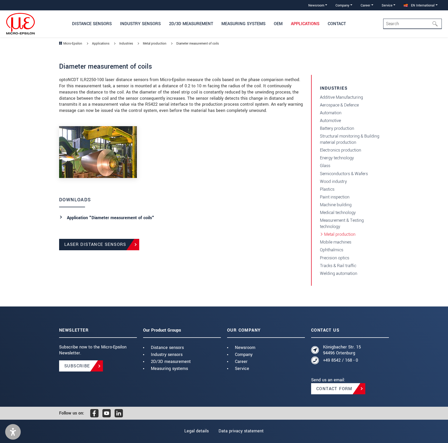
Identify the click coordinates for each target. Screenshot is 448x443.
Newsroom (245, 347)
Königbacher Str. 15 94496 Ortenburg (342, 350)
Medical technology (338, 213)
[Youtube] (106, 413)
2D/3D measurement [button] (191, 24)
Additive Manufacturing (341, 97)
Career (241, 361)
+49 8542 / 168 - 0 (340, 360)
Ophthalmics (331, 250)
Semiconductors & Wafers (344, 174)
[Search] (436, 24)
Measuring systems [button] (243, 24)
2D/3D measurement (171, 361)
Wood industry (333, 181)
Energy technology (337, 158)
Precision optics (334, 258)
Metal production (339, 234)
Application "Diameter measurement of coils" (110, 218)
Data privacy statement (241, 431)
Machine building (336, 205)
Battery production (337, 128)
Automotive (330, 121)
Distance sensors (167, 347)
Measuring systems (169, 368)
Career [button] (365, 5)
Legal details (196, 431)
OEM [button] (278, 24)
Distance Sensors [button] (92, 24)
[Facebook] (94, 413)
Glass (325, 166)
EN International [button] (422, 5)
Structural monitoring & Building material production (349, 139)
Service (242, 368)
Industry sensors (167, 354)
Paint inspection (334, 197)
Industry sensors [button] (140, 24)
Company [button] (342, 5)
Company (244, 354)
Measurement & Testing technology (342, 223)
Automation (330, 113)
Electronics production (340, 150)
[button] (13, 432)
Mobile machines (335, 242)
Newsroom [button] (316, 5)
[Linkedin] (119, 413)
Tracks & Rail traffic (338, 266)
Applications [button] (305, 24)
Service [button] (387, 5)
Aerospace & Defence (339, 105)
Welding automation (338, 273)
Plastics (327, 189)
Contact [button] (337, 24)
